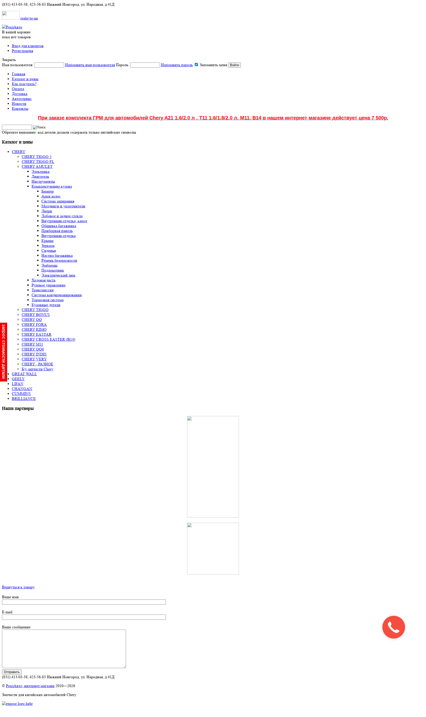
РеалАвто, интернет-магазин (30, 685)
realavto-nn (29, 18)
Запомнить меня (213, 64)
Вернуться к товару (18, 587)
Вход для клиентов (28, 45)
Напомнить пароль (177, 64)
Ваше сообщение (16, 627)
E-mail (7, 612)
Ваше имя (10, 597)
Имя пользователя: (58, 64)
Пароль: (154, 64)
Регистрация (22, 50)
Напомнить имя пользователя (90, 64)
